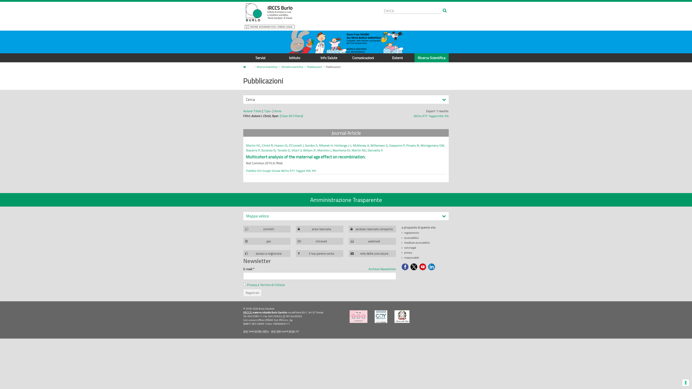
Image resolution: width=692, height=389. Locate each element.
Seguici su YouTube (422, 266)
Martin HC (253, 145)
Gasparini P (397, 145)
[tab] (346, 216)
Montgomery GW (432, 145)
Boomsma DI (341, 150)
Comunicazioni (363, 58)
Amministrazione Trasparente (346, 199)
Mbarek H (326, 145)
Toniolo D (283, 150)
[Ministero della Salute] (401, 316)
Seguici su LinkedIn (431, 266)
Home (246, 67)
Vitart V (296, 150)
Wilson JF (309, 150)
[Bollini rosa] (358, 316)
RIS (447, 116)
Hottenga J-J (342, 145)
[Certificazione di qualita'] (381, 316)
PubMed (251, 171)
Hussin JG (280, 145)
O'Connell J (296, 145)
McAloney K (361, 145)
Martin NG (359, 150)
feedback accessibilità (417, 243)
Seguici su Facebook (405, 266)
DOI (259, 171)
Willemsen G (379, 145)
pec (268, 241)
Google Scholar (271, 171)
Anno (277, 111)
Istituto (294, 58)
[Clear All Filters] (291, 115)
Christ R (267, 145)
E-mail (248, 269)
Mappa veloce (257, 216)
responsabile (411, 258)
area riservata (321, 229)
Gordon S (311, 145)
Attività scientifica (292, 67)
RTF (425, 116)
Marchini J (324, 150)
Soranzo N (268, 150)
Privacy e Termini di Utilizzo (266, 284)
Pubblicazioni (314, 67)
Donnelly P (375, 150)
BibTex (418, 116)
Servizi (260, 58)
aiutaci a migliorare (269, 253)
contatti (268, 229)
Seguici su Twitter (414, 266)
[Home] (269, 16)
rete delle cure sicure (374, 253)
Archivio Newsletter (382, 269)
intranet (321, 241)
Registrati (252, 292)
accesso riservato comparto (374, 229)
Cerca (250, 100)
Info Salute (329, 58)
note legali (410, 248)
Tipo (267, 111)
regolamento (411, 233)
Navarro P (253, 150)
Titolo (257, 111)
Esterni (397, 58)
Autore (248, 111)
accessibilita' (411, 238)
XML (441, 116)
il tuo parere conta (321, 253)
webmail (374, 241)
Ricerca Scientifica (432, 58)
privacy (408, 253)
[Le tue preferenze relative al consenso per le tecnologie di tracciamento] (685, 382)
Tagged (433, 116)
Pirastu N (412, 145)
